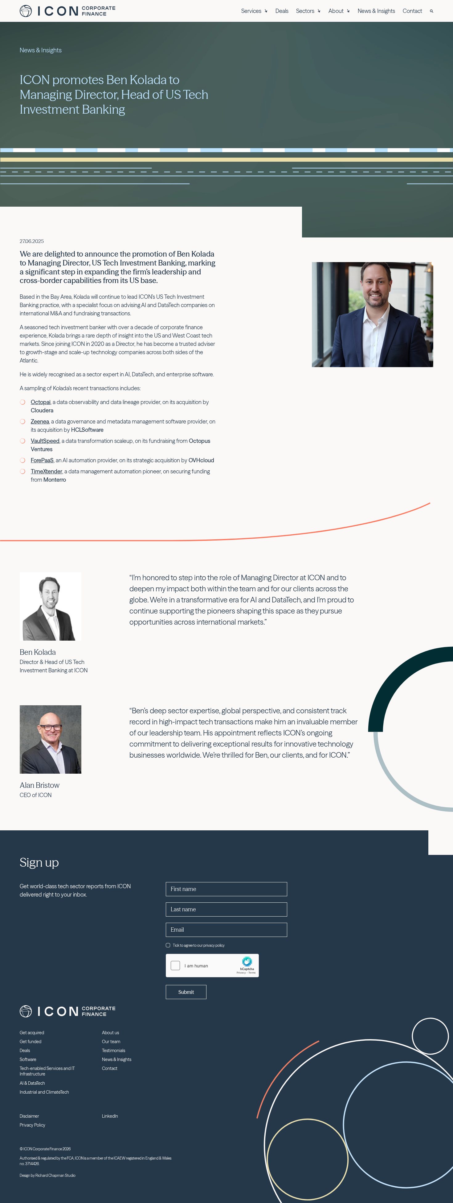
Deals (281, 10)
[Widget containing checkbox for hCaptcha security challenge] (212, 965)
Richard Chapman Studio (55, 1175)
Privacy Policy (32, 1125)
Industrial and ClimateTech (44, 1092)
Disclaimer (29, 1116)
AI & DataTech (32, 1083)
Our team (111, 1041)
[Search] (431, 11)
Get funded (30, 1041)
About (336, 10)
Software (28, 1059)
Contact (412, 10)
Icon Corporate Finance (67, 11)
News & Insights (376, 10)
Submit (186, 992)
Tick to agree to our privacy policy (199, 945)
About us (110, 1032)
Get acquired (32, 1032)
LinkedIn (110, 1116)
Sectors (305, 10)
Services (251, 10)
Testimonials (113, 1050)
